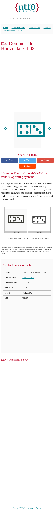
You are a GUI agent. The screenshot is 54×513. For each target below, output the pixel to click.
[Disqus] (27, 401)
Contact (39, 508)
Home (5, 28)
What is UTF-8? (18, 508)
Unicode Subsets (19, 28)
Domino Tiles (34, 28)
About (30, 508)
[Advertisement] (27, 81)
